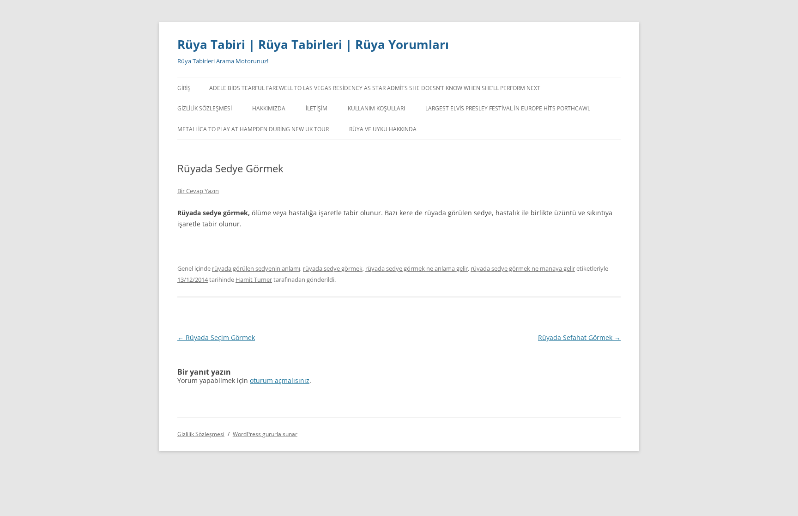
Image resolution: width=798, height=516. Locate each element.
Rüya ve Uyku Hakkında (383, 129)
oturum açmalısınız (279, 380)
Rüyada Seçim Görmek (216, 337)
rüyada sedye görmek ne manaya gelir (523, 268)
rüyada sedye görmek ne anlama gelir (416, 268)
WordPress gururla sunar (265, 434)
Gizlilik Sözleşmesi (204, 108)
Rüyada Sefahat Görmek (579, 337)
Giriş (184, 88)
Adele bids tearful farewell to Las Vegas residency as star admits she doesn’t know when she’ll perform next (374, 88)
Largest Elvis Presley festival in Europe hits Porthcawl (507, 108)
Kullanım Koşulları (376, 108)
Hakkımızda (268, 108)
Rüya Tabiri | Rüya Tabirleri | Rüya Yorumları (313, 44)
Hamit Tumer (254, 279)
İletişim (316, 108)
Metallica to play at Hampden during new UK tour (253, 129)
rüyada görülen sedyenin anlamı (256, 268)
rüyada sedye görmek (333, 268)
